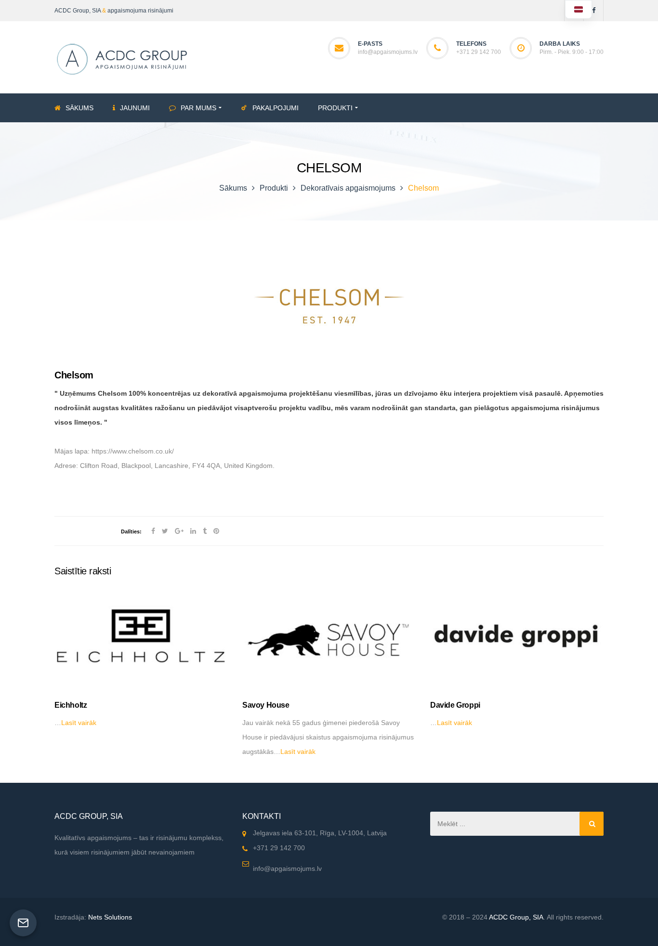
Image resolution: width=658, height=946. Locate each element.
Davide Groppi (455, 705)
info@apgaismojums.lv (388, 52)
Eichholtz (70, 705)
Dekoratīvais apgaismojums (348, 188)
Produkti (274, 188)
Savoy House (266, 705)
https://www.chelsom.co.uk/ (133, 451)
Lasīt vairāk (78, 722)
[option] (141, 659)
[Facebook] (594, 10)
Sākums (233, 188)
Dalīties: (131, 531)
